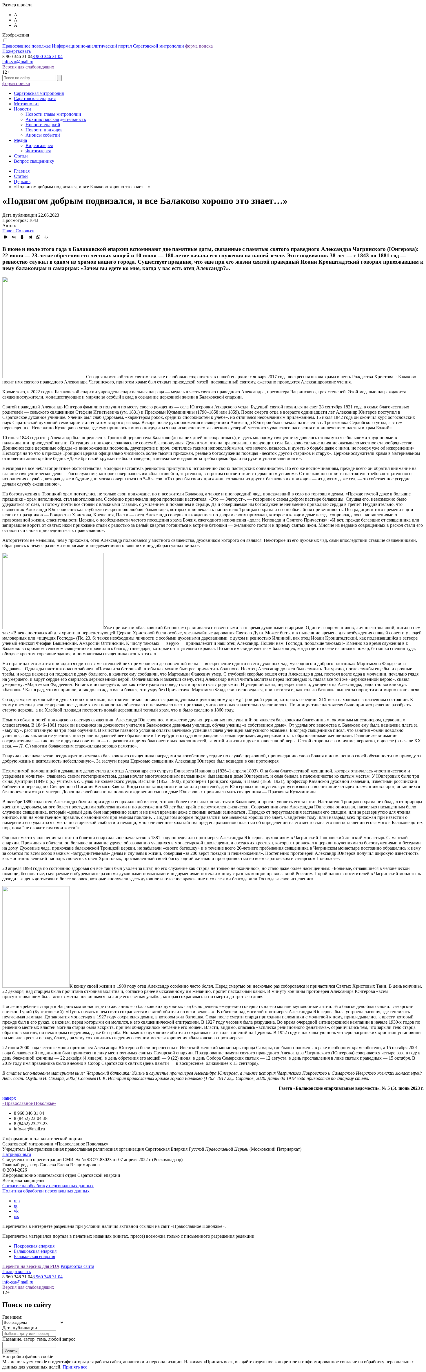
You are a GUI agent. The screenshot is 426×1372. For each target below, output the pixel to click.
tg (15, 1205)
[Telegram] (30, 237)
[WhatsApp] (38, 237)
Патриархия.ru (16, 1154)
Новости (22, 108)
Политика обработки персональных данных (46, 1190)
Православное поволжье (93, 46)
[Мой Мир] (46, 237)
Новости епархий (43, 124)
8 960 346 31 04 (47, 56)
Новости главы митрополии (53, 114)
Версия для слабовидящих (28, 66)
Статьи (21, 155)
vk (16, 1211)
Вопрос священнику (34, 161)
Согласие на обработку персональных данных (48, 1185)
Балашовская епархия (35, 1251)
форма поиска (199, 46)
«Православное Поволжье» (29, 1103)
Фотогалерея (38, 150)
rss (16, 1216)
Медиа (20, 140)
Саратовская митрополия (39, 93)
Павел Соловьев (18, 230)
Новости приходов (44, 129)
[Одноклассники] (22, 237)
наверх (9, 1098)
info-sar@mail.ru (17, 61)
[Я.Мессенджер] (5, 237)
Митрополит (26, 103)
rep (17, 1200)
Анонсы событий (43, 135)
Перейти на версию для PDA (30, 1266)
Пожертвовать (16, 51)
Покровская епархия (34, 1246)
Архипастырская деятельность (56, 119)
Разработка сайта (77, 1266)
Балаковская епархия (34, 1256)
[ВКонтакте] (13, 237)
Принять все (75, 1366)
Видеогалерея (39, 145)
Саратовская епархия (35, 98)
